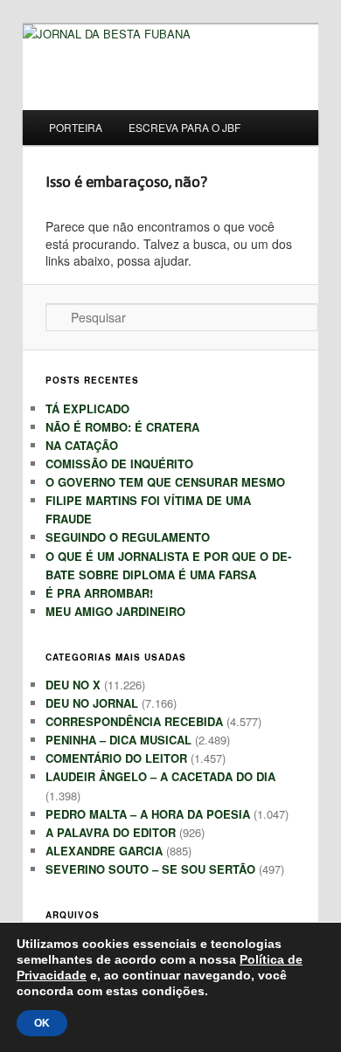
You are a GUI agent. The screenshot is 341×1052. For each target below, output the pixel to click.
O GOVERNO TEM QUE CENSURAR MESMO (165, 482)
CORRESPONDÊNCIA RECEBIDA (134, 721)
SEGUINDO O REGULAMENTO (127, 537)
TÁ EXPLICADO (87, 408)
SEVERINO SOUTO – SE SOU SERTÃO (150, 869)
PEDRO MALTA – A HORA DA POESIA (147, 814)
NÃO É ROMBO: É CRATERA (122, 427)
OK (42, 1023)
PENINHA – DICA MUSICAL (118, 739)
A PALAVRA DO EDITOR (110, 832)
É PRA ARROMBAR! (99, 593)
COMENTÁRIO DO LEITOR (116, 758)
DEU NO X (73, 684)
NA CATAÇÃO (81, 445)
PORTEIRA (75, 127)
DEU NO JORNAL (91, 703)
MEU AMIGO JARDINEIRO (115, 611)
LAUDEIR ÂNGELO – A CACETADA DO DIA (160, 776)
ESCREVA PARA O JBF (184, 127)
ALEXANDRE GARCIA (104, 850)
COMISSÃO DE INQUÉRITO (119, 463)
